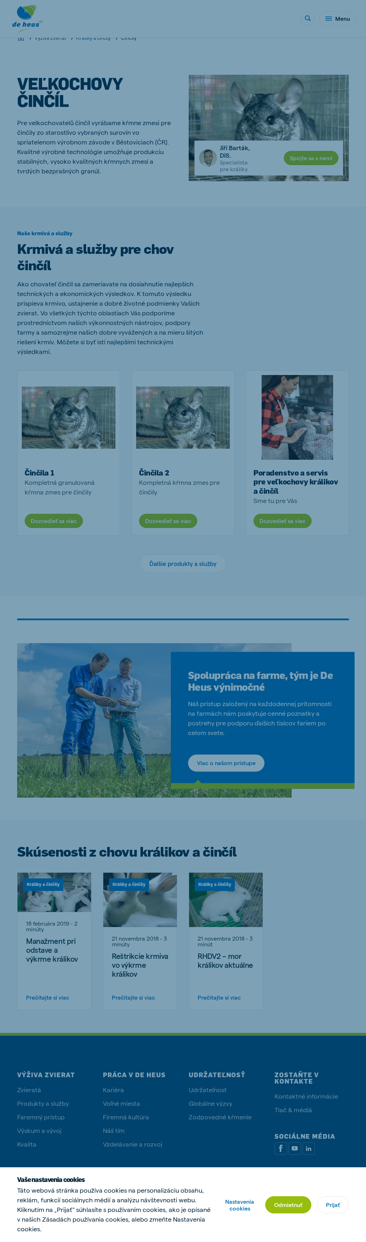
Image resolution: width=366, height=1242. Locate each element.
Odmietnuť (288, 1204)
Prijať (333, 1204)
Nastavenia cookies (239, 1205)
